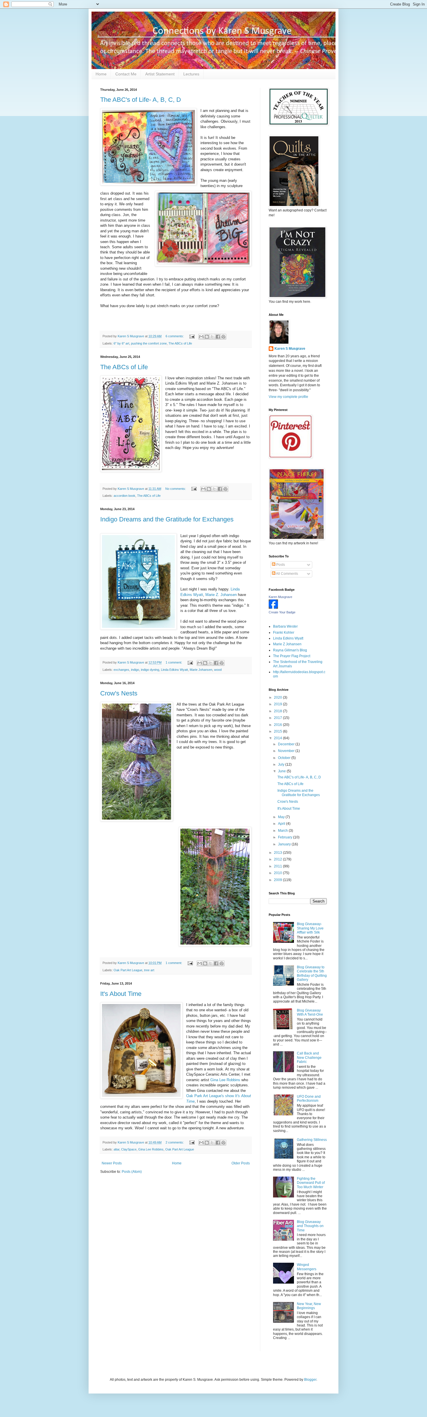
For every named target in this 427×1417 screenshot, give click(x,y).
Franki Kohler (283, 632)
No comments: (176, 488)
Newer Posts (112, 1163)
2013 (278, 853)
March (283, 831)
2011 (278, 866)
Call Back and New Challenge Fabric (309, 1057)
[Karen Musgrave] (273, 608)
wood (218, 669)
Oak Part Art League (128, 970)
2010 (278, 873)
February (285, 837)
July (281, 764)
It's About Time (120, 993)
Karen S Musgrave (289, 349)
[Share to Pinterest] (223, 337)
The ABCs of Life (180, 343)
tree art (149, 970)
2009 (278, 880)
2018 (278, 711)
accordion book (124, 495)
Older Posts (241, 1163)
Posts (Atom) (132, 1172)
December (286, 744)
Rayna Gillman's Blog (290, 650)
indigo (135, 669)
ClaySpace (129, 1149)
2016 (278, 725)
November (286, 751)
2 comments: (175, 1142)
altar (116, 1149)
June (282, 771)
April (282, 824)
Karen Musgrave (280, 597)
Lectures (191, 74)
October (284, 758)
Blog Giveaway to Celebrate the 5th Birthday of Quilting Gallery (312, 973)
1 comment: (174, 662)
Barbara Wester (285, 626)
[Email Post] (191, 336)
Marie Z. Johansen (221, 594)
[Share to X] (212, 337)
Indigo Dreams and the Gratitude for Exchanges (167, 519)
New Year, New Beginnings (309, 1306)
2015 (278, 731)
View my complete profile (288, 397)
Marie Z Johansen (287, 644)
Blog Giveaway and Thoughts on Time (310, 1226)
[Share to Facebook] (218, 337)
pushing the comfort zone (149, 343)
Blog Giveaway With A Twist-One (310, 1012)
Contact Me (126, 74)
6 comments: (175, 336)
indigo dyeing (150, 669)
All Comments (286, 574)
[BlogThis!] (207, 337)
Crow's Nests (118, 693)
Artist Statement (160, 74)
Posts (280, 565)
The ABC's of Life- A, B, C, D (140, 99)
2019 (278, 704)
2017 (278, 718)
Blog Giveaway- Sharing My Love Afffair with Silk (310, 928)
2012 (278, 859)
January (285, 844)
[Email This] (201, 337)
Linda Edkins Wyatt (174, 669)
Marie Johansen (201, 669)
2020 (278, 697)
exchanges (121, 669)
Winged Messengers (306, 1267)
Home (101, 74)
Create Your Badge (282, 612)
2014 (278, 738)
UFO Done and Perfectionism (309, 1099)
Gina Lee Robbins (225, 1080)
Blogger (310, 1380)
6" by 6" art (121, 343)
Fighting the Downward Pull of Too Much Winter (311, 1183)
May (282, 817)
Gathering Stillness (312, 1140)
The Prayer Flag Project (291, 656)
